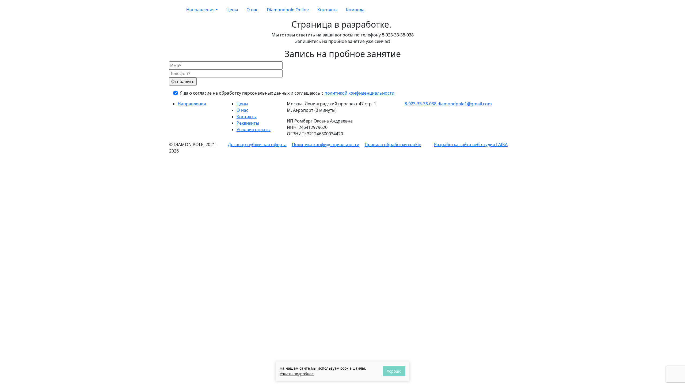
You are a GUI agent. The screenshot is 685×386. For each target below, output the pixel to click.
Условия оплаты (254, 129)
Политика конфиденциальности (325, 144)
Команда (355, 10)
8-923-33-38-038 (398, 35)
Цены (232, 10)
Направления (200, 10)
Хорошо (394, 371)
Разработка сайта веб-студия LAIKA (471, 144)
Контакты (327, 10)
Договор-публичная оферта (257, 144)
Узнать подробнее (297, 373)
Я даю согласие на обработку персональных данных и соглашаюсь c (287, 93)
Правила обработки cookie (393, 144)
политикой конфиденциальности (359, 93)
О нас (252, 10)
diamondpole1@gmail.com (464, 104)
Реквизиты (248, 123)
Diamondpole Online (288, 10)
